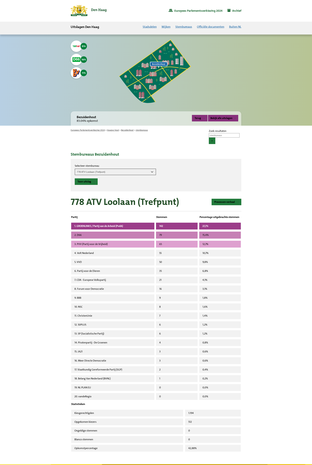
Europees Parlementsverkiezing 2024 (88, 130)
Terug (198, 118)
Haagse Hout (113, 130)
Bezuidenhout (127, 130)
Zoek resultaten (217, 131)
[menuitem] (195, 10)
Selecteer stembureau (87, 165)
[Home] (88, 11)
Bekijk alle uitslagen (221, 118)
